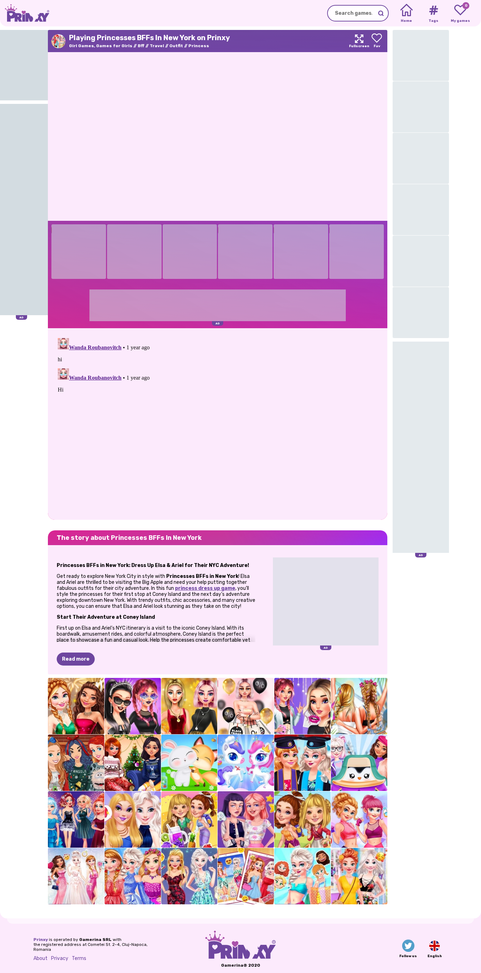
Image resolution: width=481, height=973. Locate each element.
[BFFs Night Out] (133, 819)
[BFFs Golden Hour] (189, 706)
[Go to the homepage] (24, 13)
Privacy (59, 958)
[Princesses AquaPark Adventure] (302, 876)
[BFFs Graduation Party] (302, 763)
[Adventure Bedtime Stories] (302, 819)
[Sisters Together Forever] (246, 876)
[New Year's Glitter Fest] (76, 706)
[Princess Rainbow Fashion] (133, 876)
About (40, 958)
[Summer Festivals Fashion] (359, 706)
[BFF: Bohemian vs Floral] (359, 876)
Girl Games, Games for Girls (100, 45)
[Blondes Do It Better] (189, 876)
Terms (79, 958)
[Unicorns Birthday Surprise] (246, 763)
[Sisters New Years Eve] (76, 819)
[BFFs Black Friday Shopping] (246, 706)
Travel (157, 45)
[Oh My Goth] (133, 706)
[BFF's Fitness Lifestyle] (359, 819)
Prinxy (40, 939)
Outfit (176, 45)
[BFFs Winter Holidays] (133, 763)
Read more (75, 659)
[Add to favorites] (376, 41)
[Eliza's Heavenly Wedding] (76, 876)
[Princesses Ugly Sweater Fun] (76, 763)
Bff (141, 45)
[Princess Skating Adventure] (359, 763)
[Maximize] (359, 41)
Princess (198, 45)
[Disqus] (217, 423)
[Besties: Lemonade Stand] (189, 819)
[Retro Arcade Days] (246, 819)
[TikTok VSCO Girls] (302, 706)
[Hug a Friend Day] (189, 763)
